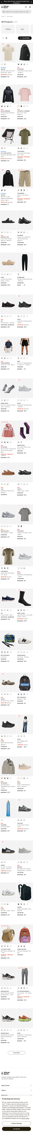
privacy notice (25, 1118)
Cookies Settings (16, 1123)
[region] (16, 1114)
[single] (3, 38)
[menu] (30, 7)
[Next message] (31, 2)
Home (2, 16)
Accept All (16, 1129)
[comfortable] (6, 38)
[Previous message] (1, 2)
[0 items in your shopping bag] (26, 7)
